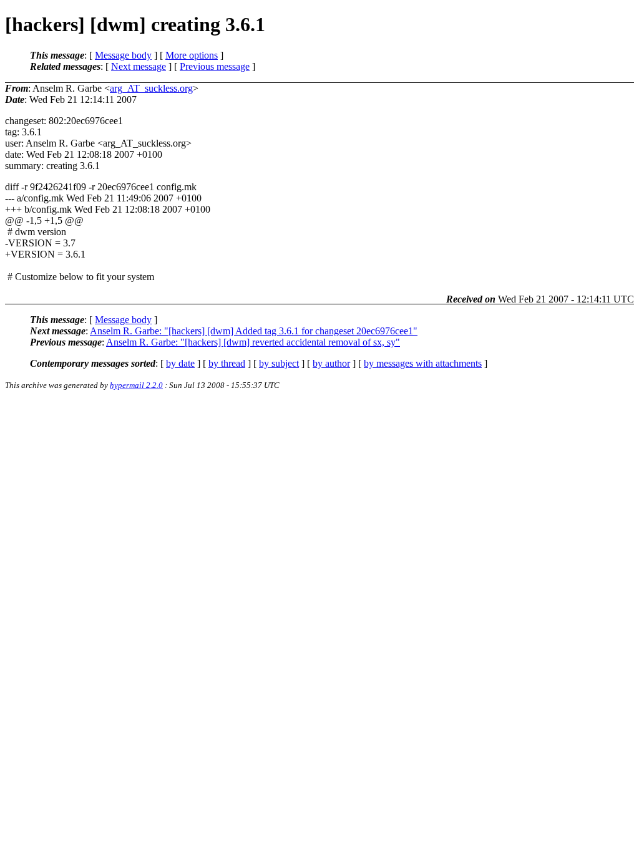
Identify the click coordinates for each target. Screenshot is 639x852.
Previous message (215, 66)
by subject (279, 363)
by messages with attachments (423, 363)
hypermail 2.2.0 (136, 385)
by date (180, 363)
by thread (226, 363)
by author (331, 363)
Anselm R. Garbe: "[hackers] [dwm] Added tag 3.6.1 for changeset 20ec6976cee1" (253, 331)
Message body (123, 55)
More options (191, 55)
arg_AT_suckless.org (151, 88)
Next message (138, 66)
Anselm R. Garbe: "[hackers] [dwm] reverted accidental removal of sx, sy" (253, 342)
